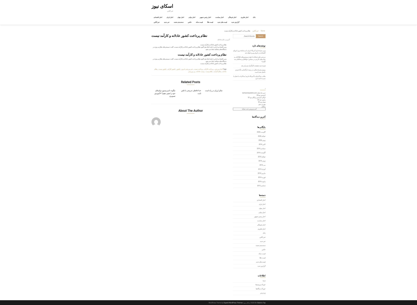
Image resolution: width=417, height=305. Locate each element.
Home (263, 31)
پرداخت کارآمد (208, 69)
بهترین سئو (262, 104)
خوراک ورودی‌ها (261, 284)
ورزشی (190, 71)
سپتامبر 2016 (261, 148)
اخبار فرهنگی (232, 17)
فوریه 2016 (262, 177)
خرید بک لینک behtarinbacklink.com (254, 93)
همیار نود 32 (262, 102)
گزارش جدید (235, 22)
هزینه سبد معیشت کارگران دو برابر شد (253, 66)
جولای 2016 (262, 157)
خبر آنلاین (157, 22)
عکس (190, 22)
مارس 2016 (262, 173)
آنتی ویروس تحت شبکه (249, 109)
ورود (264, 280)
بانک (254, 17)
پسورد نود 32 (261, 100)
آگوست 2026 (261, 132)
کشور (178, 69)
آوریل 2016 (262, 169)
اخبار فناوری (244, 17)
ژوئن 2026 (262, 140)
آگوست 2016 (261, 152)
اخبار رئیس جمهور (205, 17)
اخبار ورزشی (218, 69)
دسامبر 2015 (261, 185)
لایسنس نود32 (261, 95)
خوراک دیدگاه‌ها (261, 289)
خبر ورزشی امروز (187, 69)
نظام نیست (209, 71)
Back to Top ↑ (261, 303)
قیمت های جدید (222, 22)
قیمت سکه (199, 22)
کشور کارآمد (171, 69)
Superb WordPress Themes (233, 303)
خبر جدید (167, 22)
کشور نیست (162, 69)
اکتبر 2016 (262, 144)
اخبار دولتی (191, 17)
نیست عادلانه (200, 71)
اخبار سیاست (219, 17)
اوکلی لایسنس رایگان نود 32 (257, 97)
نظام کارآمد (217, 71)
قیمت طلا (210, 22)
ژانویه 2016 (262, 181)
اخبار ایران (170, 17)
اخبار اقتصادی (158, 17)
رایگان (263, 106)
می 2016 (263, 165)
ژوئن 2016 (262, 161)
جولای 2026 (262, 136)
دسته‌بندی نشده (179, 22)
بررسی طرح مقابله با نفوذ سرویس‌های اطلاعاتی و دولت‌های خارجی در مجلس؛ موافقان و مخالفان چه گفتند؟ (250, 59)
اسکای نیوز (162, 6)
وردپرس (263, 293)
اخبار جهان (181, 17)
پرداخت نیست (198, 69)
